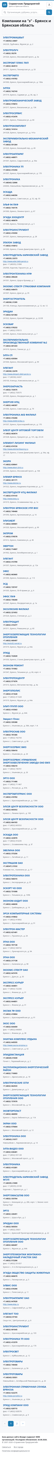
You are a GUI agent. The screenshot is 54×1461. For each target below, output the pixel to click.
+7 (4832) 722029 (10, 656)
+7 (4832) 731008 (10, 891)
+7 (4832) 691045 (10, 1329)
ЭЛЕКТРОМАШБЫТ (13, 37)
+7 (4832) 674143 (10, 495)
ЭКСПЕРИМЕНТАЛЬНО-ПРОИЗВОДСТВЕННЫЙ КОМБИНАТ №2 (25, 341)
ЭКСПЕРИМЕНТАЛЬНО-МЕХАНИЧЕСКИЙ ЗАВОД (25, 140)
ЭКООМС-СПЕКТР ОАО (15, 969)
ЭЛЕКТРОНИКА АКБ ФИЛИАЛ (19, 414)
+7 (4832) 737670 (10, 1101)
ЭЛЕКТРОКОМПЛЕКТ (14, 125)
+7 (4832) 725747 (10, 587)
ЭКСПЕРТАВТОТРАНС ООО (17, 793)
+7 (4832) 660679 (10, 1276)
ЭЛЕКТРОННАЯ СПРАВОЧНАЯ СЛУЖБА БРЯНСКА (24, 1388)
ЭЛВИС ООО (10, 1285)
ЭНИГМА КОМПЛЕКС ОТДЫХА (20, 1039)
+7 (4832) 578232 (10, 327)
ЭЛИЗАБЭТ (9, 520)
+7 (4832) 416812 (10, 245)
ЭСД (5, 583)
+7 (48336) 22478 (10, 371)
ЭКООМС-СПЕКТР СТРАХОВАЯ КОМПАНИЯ (26, 286)
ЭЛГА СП (7, 355)
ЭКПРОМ (8, 533)
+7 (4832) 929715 (10, 1408)
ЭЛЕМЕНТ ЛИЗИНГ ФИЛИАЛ (19, 442)
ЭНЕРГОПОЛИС (11, 690)
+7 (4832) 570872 (10, 104)
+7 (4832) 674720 (10, 446)
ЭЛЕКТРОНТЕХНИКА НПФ (17, 273)
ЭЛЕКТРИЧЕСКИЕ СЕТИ (16, 1082)
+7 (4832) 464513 (10, 66)
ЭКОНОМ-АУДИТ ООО (15, 900)
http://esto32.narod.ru (12, 643)
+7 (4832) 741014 (10, 129)
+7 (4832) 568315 (10, 879)
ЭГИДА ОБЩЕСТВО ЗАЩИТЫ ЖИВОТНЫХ (26, 1272)
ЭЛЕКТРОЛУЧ (10, 50)
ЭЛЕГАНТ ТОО (10, 1313)
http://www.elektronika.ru (13, 421)
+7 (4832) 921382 (10, 315)
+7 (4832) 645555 (10, 1042)
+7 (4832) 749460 (10, 511)
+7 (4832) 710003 (10, 1073)
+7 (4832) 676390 (10, 1289)
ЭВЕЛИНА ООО (11, 850)
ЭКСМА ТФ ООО (12, 1010)
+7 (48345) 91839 (10, 1058)
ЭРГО (6, 1210)
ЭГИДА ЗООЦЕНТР (13, 217)
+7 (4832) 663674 (10, 433)
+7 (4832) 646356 (10, 195)
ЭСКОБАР (8, 324)
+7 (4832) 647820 (10, 1301)
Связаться (6, 1447)
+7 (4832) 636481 (10, 1152)
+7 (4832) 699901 (10, 524)
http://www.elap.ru (11, 1304)
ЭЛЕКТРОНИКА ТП (13, 166)
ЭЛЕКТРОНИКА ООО (14, 1136)
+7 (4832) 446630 (10, 904)
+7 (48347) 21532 (10, 866)
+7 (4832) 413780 (10, 562)
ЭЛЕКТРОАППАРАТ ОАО (16, 1298)
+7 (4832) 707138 (10, 945)
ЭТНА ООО (9, 941)
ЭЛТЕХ (6, 88)
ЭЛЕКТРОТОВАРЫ (13, 1361)
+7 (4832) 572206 (10, 1260)
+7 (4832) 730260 (10, 600)
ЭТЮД (6, 652)
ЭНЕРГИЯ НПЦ (11, 402)
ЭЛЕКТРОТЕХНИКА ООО (16, 875)
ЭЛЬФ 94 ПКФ (10, 204)
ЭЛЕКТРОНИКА (11, 179)
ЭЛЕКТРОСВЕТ (11, 1351)
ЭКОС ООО (9, 1023)
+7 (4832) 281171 (10, 480)
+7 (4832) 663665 (10, 574)
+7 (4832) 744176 (10, 208)
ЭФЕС (6, 571)
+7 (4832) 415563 (10, 709)
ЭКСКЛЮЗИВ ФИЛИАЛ (16, 609)
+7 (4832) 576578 (10, 536)
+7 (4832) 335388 (10, 722)
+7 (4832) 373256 (10, 853)
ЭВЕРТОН (8, 545)
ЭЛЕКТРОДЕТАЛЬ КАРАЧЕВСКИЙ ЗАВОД (25, 255)
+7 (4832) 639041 (10, 464)
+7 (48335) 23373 (10, 258)
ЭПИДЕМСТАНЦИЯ (13, 1054)
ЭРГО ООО (9, 778)
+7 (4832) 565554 (10, 1226)
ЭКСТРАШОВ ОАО (13, 862)
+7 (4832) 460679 (10, 220)
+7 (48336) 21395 (10, 302)
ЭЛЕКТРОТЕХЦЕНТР (14, 678)
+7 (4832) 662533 (10, 1086)
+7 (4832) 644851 (10, 1001)
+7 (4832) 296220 (10, 277)
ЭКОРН (7, 461)
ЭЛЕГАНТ (8, 367)
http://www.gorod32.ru (12, 1396)
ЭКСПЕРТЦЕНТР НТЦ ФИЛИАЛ (20, 492)
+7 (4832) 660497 (10, 640)
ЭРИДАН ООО (11, 1223)
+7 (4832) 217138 (10, 960)
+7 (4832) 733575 (10, 390)
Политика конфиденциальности (16, 1451)
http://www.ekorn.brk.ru (13, 467)
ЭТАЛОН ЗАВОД (12, 242)
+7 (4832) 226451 (10, 1214)
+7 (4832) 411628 (10, 694)
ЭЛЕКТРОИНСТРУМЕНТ (16, 229)
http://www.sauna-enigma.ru (15, 1045)
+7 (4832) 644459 (10, 1027)
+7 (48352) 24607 (10, 41)
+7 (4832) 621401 (10, 932)
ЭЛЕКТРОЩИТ (11, 621)
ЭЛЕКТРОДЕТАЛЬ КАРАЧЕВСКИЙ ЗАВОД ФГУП (25, 1178)
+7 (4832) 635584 (10, 358)
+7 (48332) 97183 (10, 1317)
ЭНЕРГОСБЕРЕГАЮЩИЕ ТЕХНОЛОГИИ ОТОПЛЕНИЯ (24, 636)
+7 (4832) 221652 (10, 612)
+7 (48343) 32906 (10, 182)
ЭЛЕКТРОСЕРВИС (12, 113)
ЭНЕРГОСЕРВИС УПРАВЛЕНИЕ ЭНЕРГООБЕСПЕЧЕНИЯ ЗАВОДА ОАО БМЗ (26, 761)
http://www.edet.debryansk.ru (15, 261)
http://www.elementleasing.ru (15, 449)
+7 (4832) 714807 (10, 549)
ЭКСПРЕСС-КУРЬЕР (13, 982)
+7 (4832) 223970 (10, 838)
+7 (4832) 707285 (10, 735)
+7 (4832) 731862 (10, 668)
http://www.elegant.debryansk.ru (17, 374)
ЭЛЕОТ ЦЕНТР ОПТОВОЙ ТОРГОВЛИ (23, 430)
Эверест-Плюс (11, 718)
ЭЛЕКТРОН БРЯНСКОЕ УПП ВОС (20, 508)
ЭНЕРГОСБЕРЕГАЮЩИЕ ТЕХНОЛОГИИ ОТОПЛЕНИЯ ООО (24, 1097)
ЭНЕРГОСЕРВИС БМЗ (14, 747)
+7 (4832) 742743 (10, 91)
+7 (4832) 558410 (10, 750)
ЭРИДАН (8, 311)
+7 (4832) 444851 (10, 986)
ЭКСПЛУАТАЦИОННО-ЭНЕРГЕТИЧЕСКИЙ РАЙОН (26, 1069)
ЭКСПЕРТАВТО (11, 75)
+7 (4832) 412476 (10, 116)
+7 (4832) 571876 (10, 681)
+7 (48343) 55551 (10, 1377)
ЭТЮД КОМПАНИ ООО (16, 1405)
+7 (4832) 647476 (10, 973)
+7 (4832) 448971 (10, 157)
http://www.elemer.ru (12, 483)
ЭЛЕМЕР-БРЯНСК (12, 476)
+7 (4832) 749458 (10, 1365)
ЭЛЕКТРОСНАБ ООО (14, 731)
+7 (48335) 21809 (10, 1183)
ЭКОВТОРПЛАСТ (12, 1110)
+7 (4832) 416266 (10, 418)
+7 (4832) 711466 (10, 781)
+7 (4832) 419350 (10, 233)
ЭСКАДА (7, 191)
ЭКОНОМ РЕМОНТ (13, 665)
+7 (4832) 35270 (9, 53)
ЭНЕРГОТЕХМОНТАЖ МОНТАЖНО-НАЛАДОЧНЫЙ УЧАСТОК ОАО (22, 1256)
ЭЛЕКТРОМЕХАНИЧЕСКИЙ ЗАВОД (22, 100)
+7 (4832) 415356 (10, 170)
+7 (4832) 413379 (10, 1342)
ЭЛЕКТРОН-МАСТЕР (14, 929)
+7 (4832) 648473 (10, 289)
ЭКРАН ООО (9, 1123)
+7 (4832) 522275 (10, 1393)
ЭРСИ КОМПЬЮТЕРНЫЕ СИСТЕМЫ (22, 913)
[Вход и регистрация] (49, 5)
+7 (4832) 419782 (10, 78)
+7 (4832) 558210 (10, 766)
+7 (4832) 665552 (10, 809)
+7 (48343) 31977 (10, 1139)
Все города (18, 1447)
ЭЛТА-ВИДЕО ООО (13, 1148)
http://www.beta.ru (11, 498)
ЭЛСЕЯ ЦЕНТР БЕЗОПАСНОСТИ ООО (23, 806)
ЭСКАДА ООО (10, 834)
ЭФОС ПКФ (9, 596)
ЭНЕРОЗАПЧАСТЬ (12, 386)
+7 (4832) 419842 (10, 917)
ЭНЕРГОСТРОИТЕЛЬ (14, 298)
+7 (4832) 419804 (10, 1014)
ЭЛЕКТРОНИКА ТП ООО (16, 1338)
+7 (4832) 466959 (10, 1114)
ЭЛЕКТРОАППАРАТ (13, 153)
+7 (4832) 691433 (10, 346)
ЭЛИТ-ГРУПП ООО (13, 706)
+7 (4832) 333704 (10, 1198)
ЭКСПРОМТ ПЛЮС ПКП (16, 62)
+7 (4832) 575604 (10, 1126)
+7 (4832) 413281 (10, 1167)
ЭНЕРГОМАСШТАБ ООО (16, 1195)
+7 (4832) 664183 (10, 822)
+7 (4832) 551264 (10, 144)
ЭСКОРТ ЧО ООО (12, 888)
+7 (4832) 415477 (10, 625)
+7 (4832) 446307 (10, 405)
